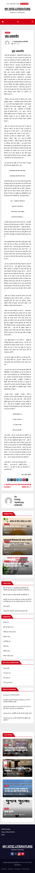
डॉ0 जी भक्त (7, 32)
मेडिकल (5, 636)
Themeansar (17, 864)
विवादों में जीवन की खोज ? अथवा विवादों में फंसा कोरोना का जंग (15, 565)
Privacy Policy (8, 682)
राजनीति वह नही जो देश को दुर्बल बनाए (22, 713)
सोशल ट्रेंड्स (6, 655)
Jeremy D (6, 695)
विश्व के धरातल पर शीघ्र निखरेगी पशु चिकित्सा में (16, 594)
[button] (32, 21)
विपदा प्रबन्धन (15, 695)
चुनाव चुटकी (6, 606)
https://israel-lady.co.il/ (10, 706)
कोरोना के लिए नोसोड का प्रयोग (15, 526)
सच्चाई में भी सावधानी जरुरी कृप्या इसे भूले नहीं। (15, 611)
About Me (6, 668)
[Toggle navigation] (17, 21)
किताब (5, 622)
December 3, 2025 (12, 794)
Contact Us (6, 673)
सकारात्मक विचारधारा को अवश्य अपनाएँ (15, 545)
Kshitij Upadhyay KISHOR (21, 41)
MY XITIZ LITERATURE (17, 8)
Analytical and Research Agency (13, 700)
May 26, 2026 (10, 753)
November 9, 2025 (12, 814)
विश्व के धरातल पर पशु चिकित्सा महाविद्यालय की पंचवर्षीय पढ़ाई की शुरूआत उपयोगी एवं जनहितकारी (15, 750)
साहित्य (5, 651)
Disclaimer (6, 677)
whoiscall (6, 713)
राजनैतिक (5, 641)
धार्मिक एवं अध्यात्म (8, 632)
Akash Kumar (7, 718)
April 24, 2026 (11, 773)
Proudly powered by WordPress (11, 862)
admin (19, 753)
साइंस (4, 646)
